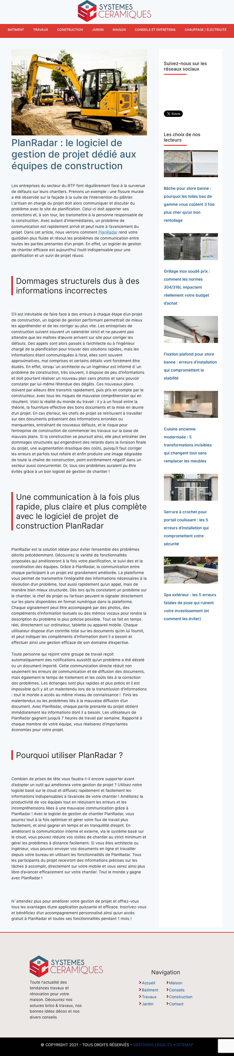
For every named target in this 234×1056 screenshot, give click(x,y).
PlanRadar (107, 232)
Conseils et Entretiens (155, 30)
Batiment (16, 30)
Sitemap (184, 1045)
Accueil (148, 983)
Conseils (177, 990)
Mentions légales (152, 1045)
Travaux (40, 30)
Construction (70, 30)
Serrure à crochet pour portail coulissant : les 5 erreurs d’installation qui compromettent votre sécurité (186, 528)
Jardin (98, 30)
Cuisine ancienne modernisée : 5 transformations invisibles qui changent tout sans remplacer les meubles (188, 445)
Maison (119, 30)
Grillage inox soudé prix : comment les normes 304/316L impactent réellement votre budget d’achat (187, 287)
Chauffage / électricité (205, 30)
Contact (176, 1004)
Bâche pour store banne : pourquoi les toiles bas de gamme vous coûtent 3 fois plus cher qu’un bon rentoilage (189, 204)
